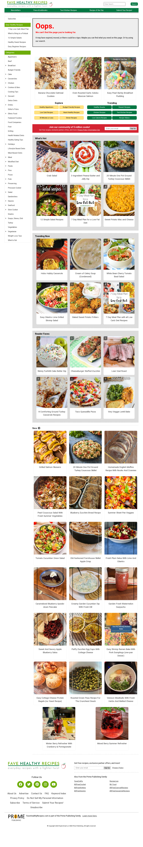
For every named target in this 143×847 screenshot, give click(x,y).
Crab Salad (52, 175)
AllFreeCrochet (80, 784)
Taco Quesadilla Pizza (85, 411)
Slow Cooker (13, 210)
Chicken (11, 83)
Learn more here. (89, 816)
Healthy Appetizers (46, 107)
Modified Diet (13, 162)
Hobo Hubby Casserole (52, 273)
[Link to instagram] (45, 784)
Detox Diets (12, 100)
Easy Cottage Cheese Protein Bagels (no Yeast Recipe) (50, 699)
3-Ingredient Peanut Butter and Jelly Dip (85, 177)
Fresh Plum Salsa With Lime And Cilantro (121, 560)
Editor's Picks (13, 109)
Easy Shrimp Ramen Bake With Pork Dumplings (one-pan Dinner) (121, 652)
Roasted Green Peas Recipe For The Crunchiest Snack (85, 699)
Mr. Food (113, 784)
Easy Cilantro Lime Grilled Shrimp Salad (52, 319)
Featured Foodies (15, 118)
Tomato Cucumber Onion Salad (50, 558)
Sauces (11, 201)
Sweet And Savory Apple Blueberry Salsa (50, 651)
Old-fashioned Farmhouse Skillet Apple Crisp (85, 560)
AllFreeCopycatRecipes (119, 788)
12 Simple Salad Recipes (51, 219)
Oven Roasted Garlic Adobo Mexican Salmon (85, 94)
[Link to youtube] (53, 784)
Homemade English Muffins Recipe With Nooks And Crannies (120, 469)
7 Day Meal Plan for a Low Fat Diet (85, 221)
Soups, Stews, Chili (15, 218)
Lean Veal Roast (119, 371)
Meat (10, 157)
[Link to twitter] (28, 784)
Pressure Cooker (14, 188)
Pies (10, 170)
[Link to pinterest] (37, 784)
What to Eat (12, 240)
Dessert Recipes (124, 107)
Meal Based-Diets (15, 153)
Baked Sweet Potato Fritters (85, 317)
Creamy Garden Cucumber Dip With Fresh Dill (85, 605)
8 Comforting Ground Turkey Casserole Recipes (52, 413)
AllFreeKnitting (80, 788)
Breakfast (12, 65)
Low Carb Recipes (46, 112)
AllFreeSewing (80, 791)
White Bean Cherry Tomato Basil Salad (119, 275)
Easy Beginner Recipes (17, 46)
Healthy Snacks (99, 107)
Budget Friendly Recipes (71, 107)
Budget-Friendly (14, 70)
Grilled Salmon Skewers (50, 467)
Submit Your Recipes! (52, 802)
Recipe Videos (124, 118)
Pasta (10, 166)
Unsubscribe (36, 807)
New (34, 428)
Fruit (9, 127)
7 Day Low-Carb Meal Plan (18, 29)
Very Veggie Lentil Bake (119, 411)
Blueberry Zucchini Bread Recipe (85, 512)
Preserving (12, 183)
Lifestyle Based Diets (16, 148)
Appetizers (12, 57)
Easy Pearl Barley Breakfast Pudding (120, 94)
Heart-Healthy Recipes (71, 112)
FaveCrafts (78, 781)
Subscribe (12, 19)
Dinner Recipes (71, 118)
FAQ (47, 793)
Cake (10, 74)
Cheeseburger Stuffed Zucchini (85, 371)
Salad (10, 192)
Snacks (11, 214)
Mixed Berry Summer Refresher (112, 743)
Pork (10, 179)
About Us (11, 793)
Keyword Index (58, 793)
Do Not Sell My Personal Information (45, 798)
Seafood (11, 205)
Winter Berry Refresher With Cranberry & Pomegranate (59, 745)
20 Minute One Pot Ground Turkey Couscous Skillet (119, 177)
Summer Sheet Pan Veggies (121, 512)
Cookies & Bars (14, 87)
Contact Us (36, 793)
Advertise (23, 793)
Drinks (10, 105)
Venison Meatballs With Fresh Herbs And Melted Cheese (121, 699)
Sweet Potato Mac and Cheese (119, 219)
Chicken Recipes (99, 112)
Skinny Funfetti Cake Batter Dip (52, 371)
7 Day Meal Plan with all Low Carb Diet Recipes (119, 319)
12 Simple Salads (15, 38)
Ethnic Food (12, 114)
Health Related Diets (16, 135)
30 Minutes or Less (46, 118)
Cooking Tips (13, 92)
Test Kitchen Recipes (124, 112)
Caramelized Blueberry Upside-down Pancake (50, 605)
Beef (10, 61)
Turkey (10, 223)
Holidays (11, 144)
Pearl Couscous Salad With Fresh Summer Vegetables (50, 514)
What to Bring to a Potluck (18, 33)
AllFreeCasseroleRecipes (120, 791)
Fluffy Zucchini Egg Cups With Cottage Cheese (86, 651)
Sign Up (133, 128)
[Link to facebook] (20, 784)
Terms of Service (31, 802)
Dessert (11, 96)
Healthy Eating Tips (15, 140)
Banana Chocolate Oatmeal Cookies (50, 94)
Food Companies (14, 122)
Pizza (10, 175)
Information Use (94, 130)
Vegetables (12, 227)
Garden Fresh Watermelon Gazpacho (121, 605)
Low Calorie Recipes (99, 118)
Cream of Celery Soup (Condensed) (85, 275)
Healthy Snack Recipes (17, 42)
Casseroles (12, 79)
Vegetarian (12, 231)
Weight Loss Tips (15, 236)
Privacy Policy (83, 130)
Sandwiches (12, 197)
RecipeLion (114, 781)
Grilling (10, 131)
